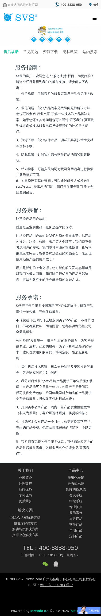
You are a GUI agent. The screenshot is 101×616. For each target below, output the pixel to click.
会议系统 (75, 495)
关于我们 (25, 470)
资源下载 (50, 51)
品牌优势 (25, 489)
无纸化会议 (76, 477)
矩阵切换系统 (76, 489)
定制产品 (75, 536)
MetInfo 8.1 (39, 611)
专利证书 (25, 495)
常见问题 (30, 51)
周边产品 (75, 518)
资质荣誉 (25, 501)
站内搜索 (89, 51)
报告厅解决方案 (25, 523)
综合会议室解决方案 (25, 517)
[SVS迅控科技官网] (20, 17)
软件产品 (75, 524)
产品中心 (75, 470)
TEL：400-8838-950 (50, 547)
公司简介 (25, 477)
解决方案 (25, 509)
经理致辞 (25, 483)
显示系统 (75, 512)
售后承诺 (11, 51)
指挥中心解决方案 (25, 535)
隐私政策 (70, 51)
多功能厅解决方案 (25, 529)
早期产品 (75, 530)
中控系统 (75, 501)
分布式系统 (76, 483)
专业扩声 (75, 507)
